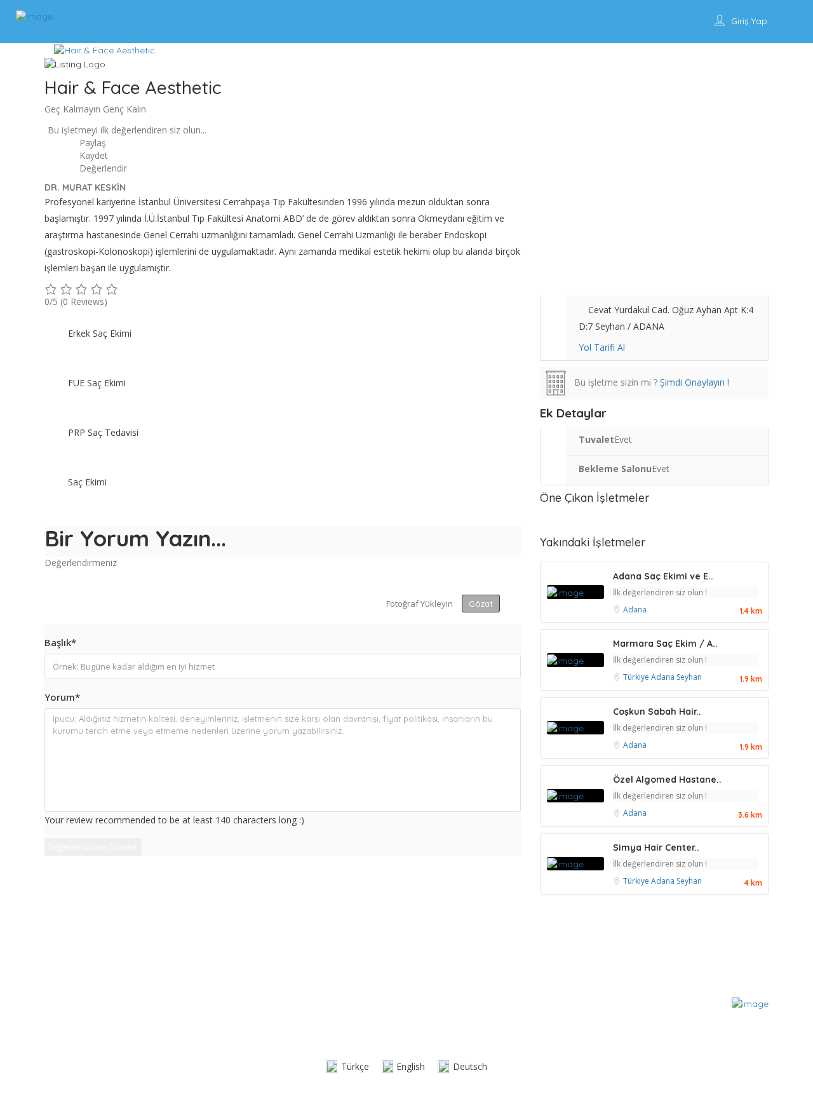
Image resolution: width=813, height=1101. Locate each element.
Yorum (62, 697)
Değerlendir (102, 168)
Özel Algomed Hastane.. (667, 779)
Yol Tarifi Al (602, 347)
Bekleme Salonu (615, 469)
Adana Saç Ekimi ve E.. (663, 576)
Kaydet (92, 155)
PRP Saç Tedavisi (103, 432)
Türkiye (637, 677)
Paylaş (91, 143)
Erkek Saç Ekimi (99, 333)
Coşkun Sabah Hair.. (657, 711)
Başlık (60, 642)
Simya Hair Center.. (656, 847)
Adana (635, 609)
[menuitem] (347, 1067)
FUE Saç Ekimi (97, 383)
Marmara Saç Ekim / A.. (665, 643)
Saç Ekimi (87, 482)
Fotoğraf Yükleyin (419, 603)
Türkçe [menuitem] (355, 1066)
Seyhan (689, 677)
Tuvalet (596, 439)
